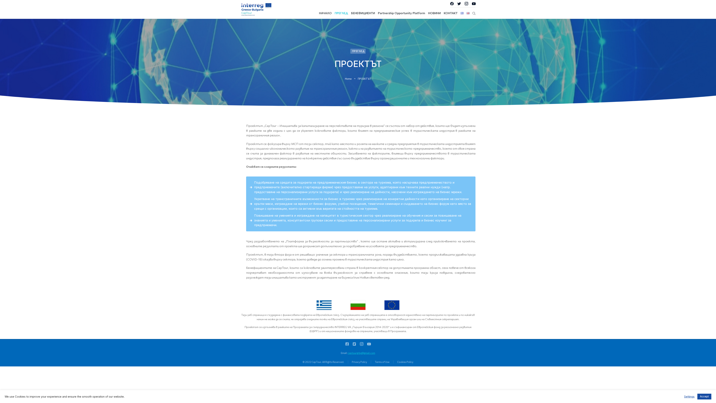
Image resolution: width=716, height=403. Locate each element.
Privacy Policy (359, 361)
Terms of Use (382, 361)
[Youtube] (473, 3)
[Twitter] (459, 3)
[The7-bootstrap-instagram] (466, 3)
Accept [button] (704, 396)
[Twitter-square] (354, 344)
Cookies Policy (405, 361)
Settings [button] (689, 396)
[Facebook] (452, 3)
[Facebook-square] (347, 344)
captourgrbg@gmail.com (361, 353)
